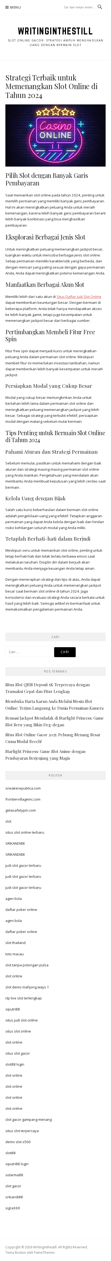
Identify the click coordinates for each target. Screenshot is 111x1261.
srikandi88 (14, 1197)
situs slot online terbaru (24, 832)
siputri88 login (17, 1163)
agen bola (13, 898)
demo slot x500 (18, 1141)
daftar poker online (21, 909)
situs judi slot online (21, 1020)
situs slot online (18, 1031)
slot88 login (14, 1064)
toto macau (14, 954)
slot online (13, 976)
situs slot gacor (17, 1053)
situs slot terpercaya (22, 1130)
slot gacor (13, 1185)
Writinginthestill (55, 31)
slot (8, 821)
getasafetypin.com (20, 810)
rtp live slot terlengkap (23, 998)
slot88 (10, 1152)
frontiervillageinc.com (22, 799)
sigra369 (12, 1208)
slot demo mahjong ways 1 (27, 987)
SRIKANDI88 (15, 843)
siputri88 (12, 1009)
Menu (15, 7)
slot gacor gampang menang (28, 1119)
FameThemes (44, 1252)
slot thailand (15, 942)
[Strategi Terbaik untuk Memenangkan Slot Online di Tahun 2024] (55, 135)
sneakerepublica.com (23, 788)
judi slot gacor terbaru (23, 865)
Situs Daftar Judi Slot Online (79, 296)
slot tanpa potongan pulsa (26, 965)
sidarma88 (14, 1174)
